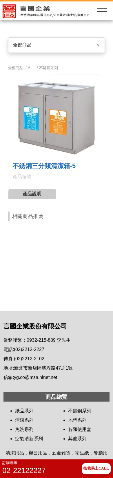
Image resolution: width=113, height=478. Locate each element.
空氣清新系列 (29, 438)
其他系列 (77, 438)
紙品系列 (24, 410)
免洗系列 (24, 429)
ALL (31, 68)
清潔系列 (24, 420)
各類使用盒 (79, 429)
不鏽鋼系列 (48, 68)
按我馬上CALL (96, 468)
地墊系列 (77, 420)
